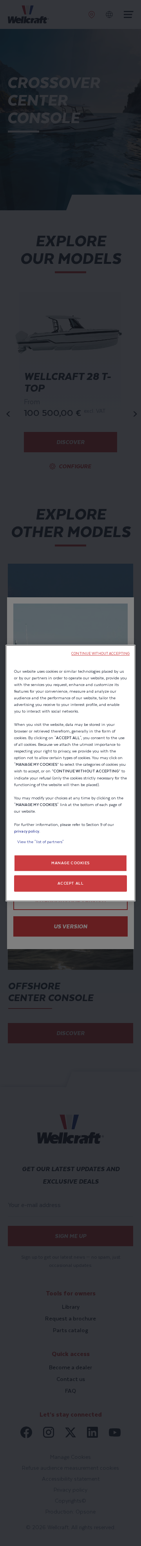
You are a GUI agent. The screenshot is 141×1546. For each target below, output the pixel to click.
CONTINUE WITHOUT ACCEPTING (100, 654)
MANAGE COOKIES (70, 863)
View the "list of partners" (40, 842)
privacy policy (26, 831)
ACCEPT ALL (71, 883)
